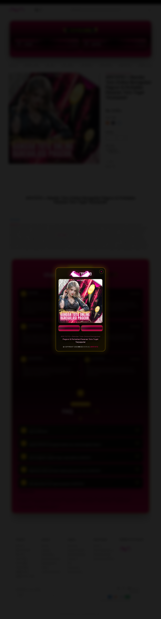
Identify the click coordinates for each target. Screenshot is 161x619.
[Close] (101, 271)
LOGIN (92, 328)
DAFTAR (69, 328)
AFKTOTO (94, 347)
